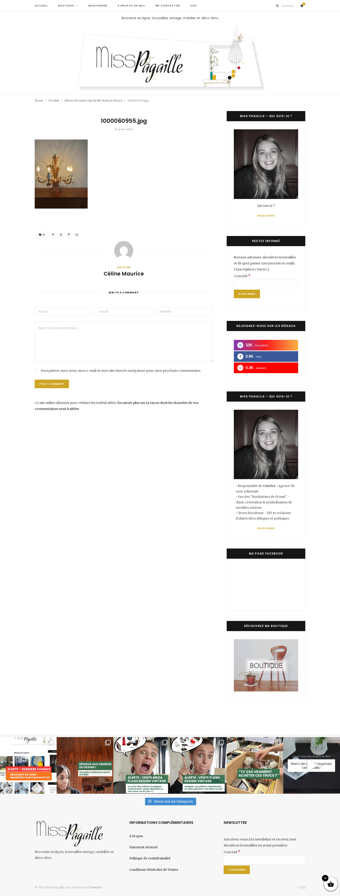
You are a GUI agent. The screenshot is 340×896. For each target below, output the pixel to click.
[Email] (76, 234)
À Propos (136, 836)
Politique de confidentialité (149, 858)
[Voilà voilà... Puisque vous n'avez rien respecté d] (311, 765)
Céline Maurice (124, 273)
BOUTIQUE (66, 5)
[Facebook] (52, 234)
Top (302, 887)
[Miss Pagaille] (170, 57)
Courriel (242, 276)
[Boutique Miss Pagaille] (266, 690)
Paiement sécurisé (143, 847)
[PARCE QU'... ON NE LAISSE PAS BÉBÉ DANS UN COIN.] (198, 765)
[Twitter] (60, 234)
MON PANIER (97, 5)
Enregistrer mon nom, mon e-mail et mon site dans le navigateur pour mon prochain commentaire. (121, 371)
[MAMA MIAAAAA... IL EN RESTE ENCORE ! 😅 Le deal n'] (141, 765)
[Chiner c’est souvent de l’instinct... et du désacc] (255, 765)
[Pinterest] (68, 234)
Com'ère (269, 486)
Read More (266, 215)
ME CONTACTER (167, 5)
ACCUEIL (41, 5)
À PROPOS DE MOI (131, 5)
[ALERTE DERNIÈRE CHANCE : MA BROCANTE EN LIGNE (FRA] (28, 765)
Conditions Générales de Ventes (153, 870)
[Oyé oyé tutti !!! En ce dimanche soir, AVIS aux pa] (85, 765)
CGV (193, 5)
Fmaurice (95, 887)
